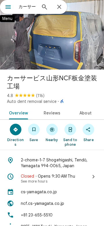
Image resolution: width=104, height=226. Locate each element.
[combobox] (27, 6)
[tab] (17, 112)
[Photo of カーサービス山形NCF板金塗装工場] (52, 35)
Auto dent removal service (32, 101)
